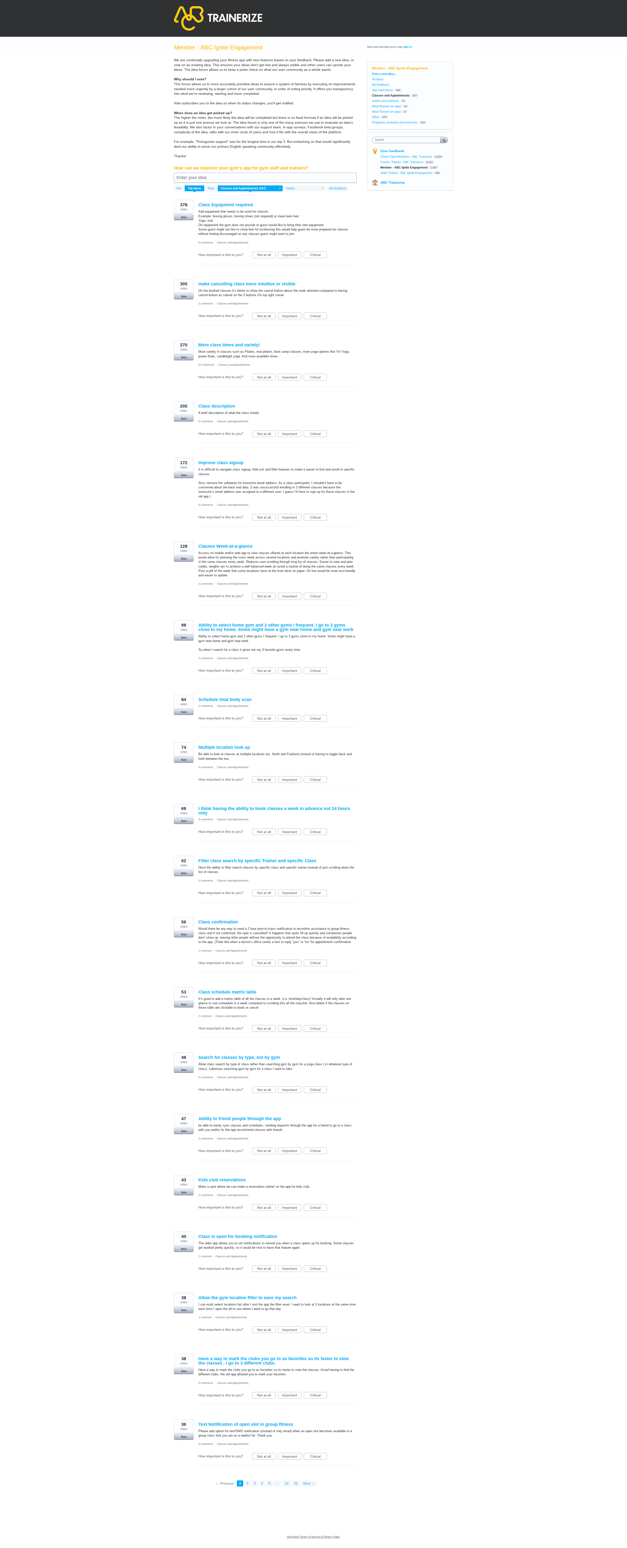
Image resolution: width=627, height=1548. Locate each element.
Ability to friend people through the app (239, 1118)
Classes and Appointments (233, 242)
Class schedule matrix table (227, 992)
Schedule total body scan (225, 699)
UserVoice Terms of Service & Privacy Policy (313, 1536)
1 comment (205, 950)
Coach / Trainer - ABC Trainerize (402, 162)
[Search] (444, 140)
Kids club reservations (222, 1179)
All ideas (378, 79)
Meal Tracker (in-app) (386, 111)
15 (296, 1483)
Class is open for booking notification (237, 1236)
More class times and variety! (229, 344)
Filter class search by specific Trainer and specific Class (257, 860)
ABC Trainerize (392, 182)
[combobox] (407, 140)
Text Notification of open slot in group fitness (245, 1424)
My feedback (337, 188)
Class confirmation (218, 921)
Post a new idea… (384, 74)
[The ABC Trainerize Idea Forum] (218, 18)
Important (291, 255)
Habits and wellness (385, 101)
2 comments (205, 303)
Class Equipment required (225, 204)
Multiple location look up (224, 747)
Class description (216, 406)
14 (287, 1483)
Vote (184, 217)
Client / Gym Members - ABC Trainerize (406, 156)
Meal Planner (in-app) (386, 106)
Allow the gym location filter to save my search (247, 1297)
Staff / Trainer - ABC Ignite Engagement (406, 173)
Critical (318, 255)
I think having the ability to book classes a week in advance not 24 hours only (274, 810)
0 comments (205, 242)
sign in (407, 46)
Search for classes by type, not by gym (239, 1057)
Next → (309, 1483)
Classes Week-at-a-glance (225, 546)
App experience (382, 90)
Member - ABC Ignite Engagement (404, 167)
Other (375, 117)
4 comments (205, 819)
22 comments (206, 364)
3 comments (205, 658)
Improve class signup (220, 462)
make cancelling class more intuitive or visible (246, 283)
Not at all (266, 255)
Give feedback (392, 151)
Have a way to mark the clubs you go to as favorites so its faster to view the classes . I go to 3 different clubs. (273, 1361)
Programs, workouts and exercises (395, 122)
